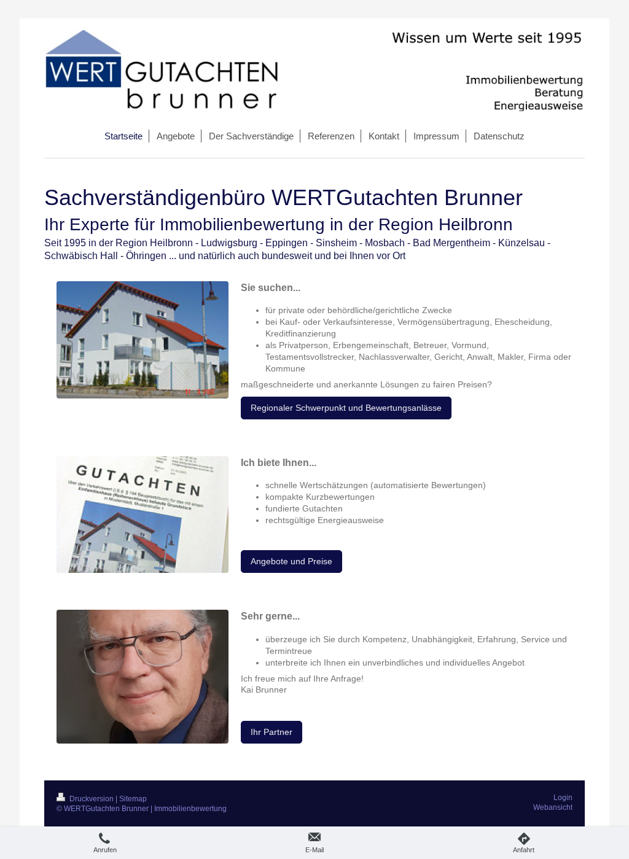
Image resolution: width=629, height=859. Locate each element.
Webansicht (552, 807)
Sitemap (133, 799)
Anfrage (345, 678)
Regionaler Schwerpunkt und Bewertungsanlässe (346, 408)
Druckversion (91, 799)
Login (562, 797)
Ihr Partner (271, 732)
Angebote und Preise (291, 561)
